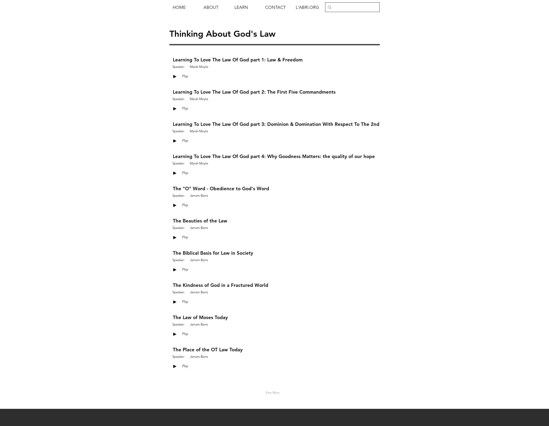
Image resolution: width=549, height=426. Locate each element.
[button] (215, 7)
